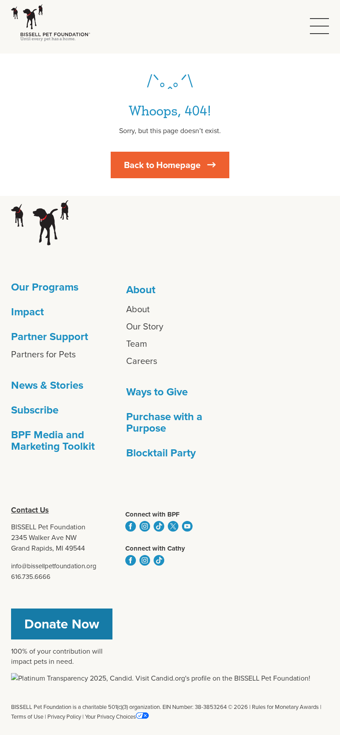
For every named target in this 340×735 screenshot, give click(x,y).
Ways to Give (157, 392)
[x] (173, 526)
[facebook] (130, 526)
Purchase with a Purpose (164, 422)
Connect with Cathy (155, 548)
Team (136, 343)
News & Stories (47, 385)
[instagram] (144, 526)
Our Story (144, 326)
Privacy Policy (64, 716)
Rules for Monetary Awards (285, 707)
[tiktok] (159, 526)
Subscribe (34, 410)
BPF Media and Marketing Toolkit (53, 440)
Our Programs (44, 287)
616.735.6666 (30, 577)
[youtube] (187, 526)
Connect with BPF (152, 514)
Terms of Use (27, 716)
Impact (27, 312)
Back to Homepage (162, 165)
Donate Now (61, 624)
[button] (319, 26)
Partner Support (49, 337)
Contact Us (30, 510)
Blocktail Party (161, 453)
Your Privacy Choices (110, 716)
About (140, 290)
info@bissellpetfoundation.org (54, 566)
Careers (141, 361)
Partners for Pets (43, 354)
